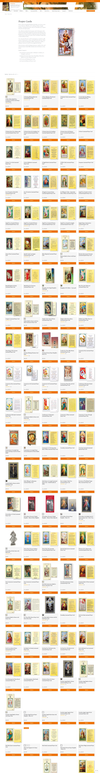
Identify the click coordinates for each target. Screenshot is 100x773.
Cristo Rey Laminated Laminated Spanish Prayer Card (85, 448)
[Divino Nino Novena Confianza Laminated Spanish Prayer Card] (31, 538)
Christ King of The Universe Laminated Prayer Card (11, 351)
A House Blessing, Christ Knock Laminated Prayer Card (48, 97)
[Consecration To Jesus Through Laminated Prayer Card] (86, 404)
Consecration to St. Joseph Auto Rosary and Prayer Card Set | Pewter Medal (13, 451)
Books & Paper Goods (55, 10)
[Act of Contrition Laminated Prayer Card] (31, 181)
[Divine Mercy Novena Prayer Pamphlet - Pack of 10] (68, 503)
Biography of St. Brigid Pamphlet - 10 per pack (49, 288)
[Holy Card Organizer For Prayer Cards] (31, 735)
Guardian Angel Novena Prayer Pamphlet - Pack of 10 (30, 715)
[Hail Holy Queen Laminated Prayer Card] (13, 735)
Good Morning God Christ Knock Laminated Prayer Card (13, 680)
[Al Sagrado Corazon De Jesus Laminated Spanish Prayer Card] (50, 181)
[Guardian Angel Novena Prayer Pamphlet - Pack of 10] (31, 702)
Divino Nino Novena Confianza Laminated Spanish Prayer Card (30, 549)
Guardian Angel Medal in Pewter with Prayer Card (85, 682)
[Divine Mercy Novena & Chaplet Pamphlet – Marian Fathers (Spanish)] (50, 503)
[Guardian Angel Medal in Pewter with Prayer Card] (86, 668)
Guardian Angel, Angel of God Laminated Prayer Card (66, 713)
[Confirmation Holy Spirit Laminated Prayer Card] (13, 404)
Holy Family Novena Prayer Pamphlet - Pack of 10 (68, 748)
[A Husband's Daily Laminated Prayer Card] (68, 86)
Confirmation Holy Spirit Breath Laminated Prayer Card (85, 384)
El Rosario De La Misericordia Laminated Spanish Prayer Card (85, 549)
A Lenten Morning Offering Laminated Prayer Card (84, 97)
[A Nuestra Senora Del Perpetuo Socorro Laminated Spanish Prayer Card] (68, 121)
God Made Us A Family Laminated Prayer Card (31, 649)
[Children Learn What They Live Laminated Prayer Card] (86, 308)
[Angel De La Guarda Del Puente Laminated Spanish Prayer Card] (13, 212)
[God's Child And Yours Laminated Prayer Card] (86, 637)
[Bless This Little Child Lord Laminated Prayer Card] (86, 275)
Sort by (6, 74)
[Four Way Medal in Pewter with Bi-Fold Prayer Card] (50, 604)
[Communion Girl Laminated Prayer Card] (31, 373)
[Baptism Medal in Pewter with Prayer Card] (68, 243)
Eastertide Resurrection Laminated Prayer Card (67, 549)
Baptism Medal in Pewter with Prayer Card (68, 257)
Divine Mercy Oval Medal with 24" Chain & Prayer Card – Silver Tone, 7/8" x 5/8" (86, 518)
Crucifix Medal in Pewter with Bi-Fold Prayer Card (13, 484)
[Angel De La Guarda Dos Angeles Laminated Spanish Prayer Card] (68, 212)
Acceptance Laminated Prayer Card (86, 162)
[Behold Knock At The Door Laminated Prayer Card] (31, 275)
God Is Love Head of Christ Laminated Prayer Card (11, 649)
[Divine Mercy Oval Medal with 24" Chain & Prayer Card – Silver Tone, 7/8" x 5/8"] (86, 503)
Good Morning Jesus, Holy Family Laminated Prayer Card (31, 680)
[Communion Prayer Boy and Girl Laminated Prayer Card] (68, 373)
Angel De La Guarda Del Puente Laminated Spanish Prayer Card (12, 223)
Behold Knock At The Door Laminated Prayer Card (29, 286)
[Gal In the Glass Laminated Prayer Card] (86, 604)
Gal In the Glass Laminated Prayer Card (86, 616)
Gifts (41, 10)
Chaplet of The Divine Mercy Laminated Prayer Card (66, 319)
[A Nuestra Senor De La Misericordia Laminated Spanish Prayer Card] (13, 121)
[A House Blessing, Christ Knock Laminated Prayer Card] (50, 86)
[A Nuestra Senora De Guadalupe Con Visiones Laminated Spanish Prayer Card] (31, 121)
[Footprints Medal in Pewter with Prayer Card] (13, 604)
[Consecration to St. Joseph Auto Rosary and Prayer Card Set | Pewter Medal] (13, 437)
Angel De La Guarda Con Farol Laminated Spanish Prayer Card (85, 192)
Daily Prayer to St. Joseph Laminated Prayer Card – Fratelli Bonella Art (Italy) (49, 483)
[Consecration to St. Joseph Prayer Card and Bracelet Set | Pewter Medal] (31, 437)
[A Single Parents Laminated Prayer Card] (50, 152)
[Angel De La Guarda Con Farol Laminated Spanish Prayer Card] (86, 181)
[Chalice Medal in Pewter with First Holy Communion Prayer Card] (31, 308)
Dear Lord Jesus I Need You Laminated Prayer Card (66, 482)
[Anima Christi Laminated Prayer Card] (13, 243)
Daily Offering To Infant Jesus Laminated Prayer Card (30, 482)
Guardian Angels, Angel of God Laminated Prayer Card (85, 713)
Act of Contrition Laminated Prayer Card (31, 192)
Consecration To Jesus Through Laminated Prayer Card (85, 415)
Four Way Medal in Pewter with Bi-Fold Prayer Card (49, 618)
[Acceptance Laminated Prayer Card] (86, 152)
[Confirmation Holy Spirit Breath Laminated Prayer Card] (86, 373)
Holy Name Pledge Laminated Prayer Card (86, 746)
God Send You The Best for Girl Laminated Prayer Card (67, 649)
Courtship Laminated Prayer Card (67, 448)
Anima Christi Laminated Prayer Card (12, 254)
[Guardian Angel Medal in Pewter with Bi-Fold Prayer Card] (68, 668)
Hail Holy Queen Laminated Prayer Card (13, 746)
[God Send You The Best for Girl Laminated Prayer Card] (68, 637)
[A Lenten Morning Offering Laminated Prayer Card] (86, 86)
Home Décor (47, 10)
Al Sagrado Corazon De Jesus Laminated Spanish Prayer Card (48, 192)
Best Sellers (16, 10)
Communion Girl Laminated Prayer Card (31, 384)
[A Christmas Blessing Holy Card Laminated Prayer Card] (31, 86)
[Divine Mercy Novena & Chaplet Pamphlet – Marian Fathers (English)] (31, 503)
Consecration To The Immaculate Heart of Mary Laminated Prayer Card (50, 448)
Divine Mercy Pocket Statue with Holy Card (12, 551)
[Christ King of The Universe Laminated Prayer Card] (13, 340)
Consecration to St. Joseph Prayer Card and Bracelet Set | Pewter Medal (31, 450)
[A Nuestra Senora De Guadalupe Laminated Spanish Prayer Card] (50, 121)
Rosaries (21, 10)
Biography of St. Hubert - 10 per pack (68, 288)
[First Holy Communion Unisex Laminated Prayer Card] (68, 571)
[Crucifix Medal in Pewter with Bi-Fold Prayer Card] (13, 470)
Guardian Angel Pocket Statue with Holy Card (49, 715)
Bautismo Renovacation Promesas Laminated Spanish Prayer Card (86, 254)
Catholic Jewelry (8, 10)
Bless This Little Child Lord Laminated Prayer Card (84, 286)
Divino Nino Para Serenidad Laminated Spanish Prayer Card (48, 549)
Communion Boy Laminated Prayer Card (86, 351)
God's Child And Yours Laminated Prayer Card (86, 649)
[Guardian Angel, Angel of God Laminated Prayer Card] (68, 702)
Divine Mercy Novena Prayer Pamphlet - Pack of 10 (66, 517)
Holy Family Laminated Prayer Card (49, 745)
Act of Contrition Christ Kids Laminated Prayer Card (12, 192)
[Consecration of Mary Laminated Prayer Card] (68, 404)
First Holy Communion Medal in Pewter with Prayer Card (49, 584)
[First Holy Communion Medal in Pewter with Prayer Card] (50, 571)
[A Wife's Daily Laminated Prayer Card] (68, 152)
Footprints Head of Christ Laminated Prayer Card (86, 582)
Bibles (27, 10)
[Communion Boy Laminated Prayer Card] (86, 340)
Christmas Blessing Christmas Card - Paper (31, 353)
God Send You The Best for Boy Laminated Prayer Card (49, 649)
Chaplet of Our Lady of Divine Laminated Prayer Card (48, 319)
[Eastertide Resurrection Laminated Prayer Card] (68, 538)
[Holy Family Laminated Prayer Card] (50, 735)
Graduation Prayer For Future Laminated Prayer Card (48, 680)
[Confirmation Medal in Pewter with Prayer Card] (31, 404)
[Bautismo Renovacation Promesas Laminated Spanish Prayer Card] (86, 243)
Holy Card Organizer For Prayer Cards (30, 748)
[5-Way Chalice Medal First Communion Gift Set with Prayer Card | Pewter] (13, 86)
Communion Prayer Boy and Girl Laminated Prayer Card (67, 384)
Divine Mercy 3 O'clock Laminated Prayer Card (13, 515)
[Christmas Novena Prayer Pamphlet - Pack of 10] (50, 340)
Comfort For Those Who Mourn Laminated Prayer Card (67, 351)
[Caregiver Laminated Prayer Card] (13, 308)
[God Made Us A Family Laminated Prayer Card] (31, 637)
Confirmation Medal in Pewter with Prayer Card (31, 417)
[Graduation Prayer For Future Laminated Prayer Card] (50, 668)
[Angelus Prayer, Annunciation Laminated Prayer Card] (86, 212)
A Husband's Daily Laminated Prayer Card (68, 97)
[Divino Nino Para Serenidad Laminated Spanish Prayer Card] (50, 538)
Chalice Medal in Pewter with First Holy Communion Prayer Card (31, 321)
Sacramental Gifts (34, 10)
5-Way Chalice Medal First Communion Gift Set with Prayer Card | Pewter (12, 100)
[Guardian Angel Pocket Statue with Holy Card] (50, 702)
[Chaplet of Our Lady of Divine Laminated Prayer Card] (50, 308)
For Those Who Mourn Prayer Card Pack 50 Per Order (31, 618)
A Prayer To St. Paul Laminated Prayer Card (12, 163)
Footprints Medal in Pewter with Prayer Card (12, 618)
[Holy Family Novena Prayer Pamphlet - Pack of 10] (68, 735)
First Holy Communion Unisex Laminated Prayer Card (66, 582)
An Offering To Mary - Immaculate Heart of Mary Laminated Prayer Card (68, 192)
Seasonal (64, 10)
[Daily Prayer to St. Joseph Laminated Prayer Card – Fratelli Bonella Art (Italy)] (50, 470)
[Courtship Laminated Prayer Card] (68, 437)
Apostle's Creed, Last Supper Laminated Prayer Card (29, 254)
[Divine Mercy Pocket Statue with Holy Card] (13, 538)
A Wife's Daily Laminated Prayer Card (67, 163)
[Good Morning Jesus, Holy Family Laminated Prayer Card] (31, 668)
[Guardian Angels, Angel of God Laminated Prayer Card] (86, 702)
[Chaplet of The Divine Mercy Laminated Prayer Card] (68, 308)
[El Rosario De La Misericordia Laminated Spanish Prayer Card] (86, 538)
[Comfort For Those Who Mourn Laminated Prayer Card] (68, 340)
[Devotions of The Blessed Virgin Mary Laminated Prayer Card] (86, 470)
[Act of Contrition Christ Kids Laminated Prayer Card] (13, 181)
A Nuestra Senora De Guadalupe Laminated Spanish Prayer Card (48, 132)
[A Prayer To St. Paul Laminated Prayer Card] (13, 152)
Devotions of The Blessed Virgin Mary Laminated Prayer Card (85, 482)
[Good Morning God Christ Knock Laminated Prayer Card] (13, 668)
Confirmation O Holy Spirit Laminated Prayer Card (48, 415)
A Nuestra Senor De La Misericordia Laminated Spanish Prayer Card (13, 132)
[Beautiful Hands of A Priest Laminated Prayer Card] (13, 275)
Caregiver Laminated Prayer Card (12, 319)
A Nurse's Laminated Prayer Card (85, 131)
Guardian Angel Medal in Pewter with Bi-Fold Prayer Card (67, 682)
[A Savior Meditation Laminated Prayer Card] (31, 152)
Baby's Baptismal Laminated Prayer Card (49, 254)
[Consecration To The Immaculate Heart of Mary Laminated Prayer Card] (50, 437)
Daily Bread (70, 10)
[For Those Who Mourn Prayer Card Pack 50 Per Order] (31, 604)
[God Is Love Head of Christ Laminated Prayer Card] (13, 637)
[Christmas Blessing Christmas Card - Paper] (31, 340)
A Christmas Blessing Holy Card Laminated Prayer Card (30, 97)
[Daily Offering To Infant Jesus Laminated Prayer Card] (31, 470)
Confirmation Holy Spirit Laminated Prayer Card (13, 415)
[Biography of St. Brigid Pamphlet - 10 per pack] (50, 275)
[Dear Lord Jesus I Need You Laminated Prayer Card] (68, 470)
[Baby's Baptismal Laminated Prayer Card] (50, 243)
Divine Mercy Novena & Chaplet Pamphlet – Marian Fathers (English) (31, 517)
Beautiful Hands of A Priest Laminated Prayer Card (11, 286)
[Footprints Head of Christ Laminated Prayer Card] (86, 571)
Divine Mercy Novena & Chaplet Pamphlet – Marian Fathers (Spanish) (49, 517)
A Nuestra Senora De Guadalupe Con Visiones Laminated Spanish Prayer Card (31, 133)
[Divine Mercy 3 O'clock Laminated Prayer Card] (13, 503)
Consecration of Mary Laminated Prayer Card (67, 415)
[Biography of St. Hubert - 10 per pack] (68, 275)
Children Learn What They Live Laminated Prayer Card (85, 319)
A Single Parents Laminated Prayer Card (49, 163)
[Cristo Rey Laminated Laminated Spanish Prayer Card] (86, 437)
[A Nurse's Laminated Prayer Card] (86, 121)
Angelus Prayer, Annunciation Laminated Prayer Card (85, 223)
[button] (23, 2)
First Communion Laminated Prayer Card (13, 582)
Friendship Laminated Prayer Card (67, 615)
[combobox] (54, 6)
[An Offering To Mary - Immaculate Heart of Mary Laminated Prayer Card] (68, 181)
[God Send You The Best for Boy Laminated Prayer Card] (50, 637)
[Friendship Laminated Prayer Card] (68, 604)
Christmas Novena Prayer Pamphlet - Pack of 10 (49, 353)
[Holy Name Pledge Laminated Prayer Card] (86, 735)
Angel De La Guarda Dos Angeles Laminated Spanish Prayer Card (67, 223)
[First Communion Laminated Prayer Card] (13, 571)
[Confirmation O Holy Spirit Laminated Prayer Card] (50, 404)
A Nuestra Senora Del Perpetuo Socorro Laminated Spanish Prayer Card (67, 133)
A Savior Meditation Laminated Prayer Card (30, 163)
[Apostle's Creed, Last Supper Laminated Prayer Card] (31, 243)
